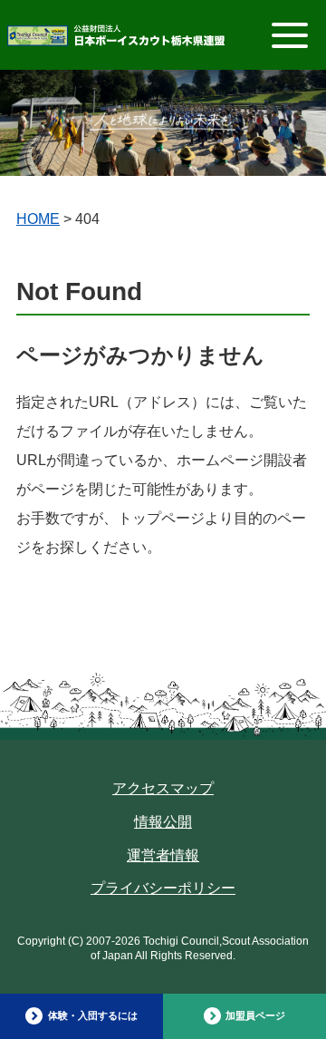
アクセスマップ (163, 788)
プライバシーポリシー (163, 888)
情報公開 (163, 822)
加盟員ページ (255, 1015)
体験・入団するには (93, 1015)
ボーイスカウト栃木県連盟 (116, 38)
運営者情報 (163, 855)
